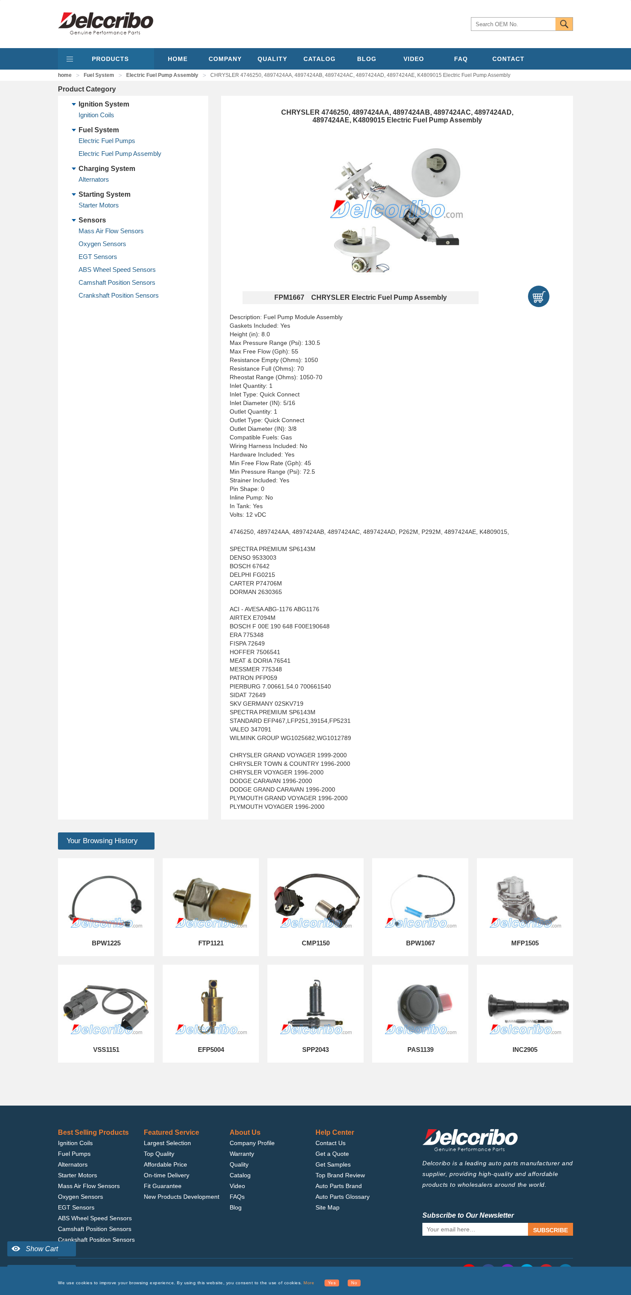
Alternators (94, 179)
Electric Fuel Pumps (107, 140)
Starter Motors (99, 205)
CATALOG (319, 58)
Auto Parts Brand (339, 1185)
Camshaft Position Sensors (117, 282)
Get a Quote (332, 1153)
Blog (236, 1207)
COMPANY (225, 58)
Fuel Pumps (74, 1153)
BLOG (366, 58)
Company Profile (252, 1143)
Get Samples (333, 1164)
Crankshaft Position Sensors (119, 295)
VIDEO (413, 58)
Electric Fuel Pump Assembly (162, 75)
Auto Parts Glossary (343, 1196)
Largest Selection (167, 1143)
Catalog (240, 1175)
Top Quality (159, 1153)
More (308, 1282)
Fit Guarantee (163, 1185)
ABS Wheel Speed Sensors (117, 269)
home (65, 75)
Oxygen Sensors (102, 243)
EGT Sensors (98, 256)
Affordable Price (165, 1164)
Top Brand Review (340, 1175)
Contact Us (331, 1143)
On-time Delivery (166, 1175)
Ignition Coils (96, 115)
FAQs (237, 1196)
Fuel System (99, 75)
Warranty (242, 1153)
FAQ (461, 58)
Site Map (328, 1207)
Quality (239, 1164)
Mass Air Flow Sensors (111, 231)
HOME (178, 58)
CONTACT (508, 58)
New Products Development (181, 1196)
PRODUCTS (110, 58)
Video (237, 1185)
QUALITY (272, 58)
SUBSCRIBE (550, 1230)
